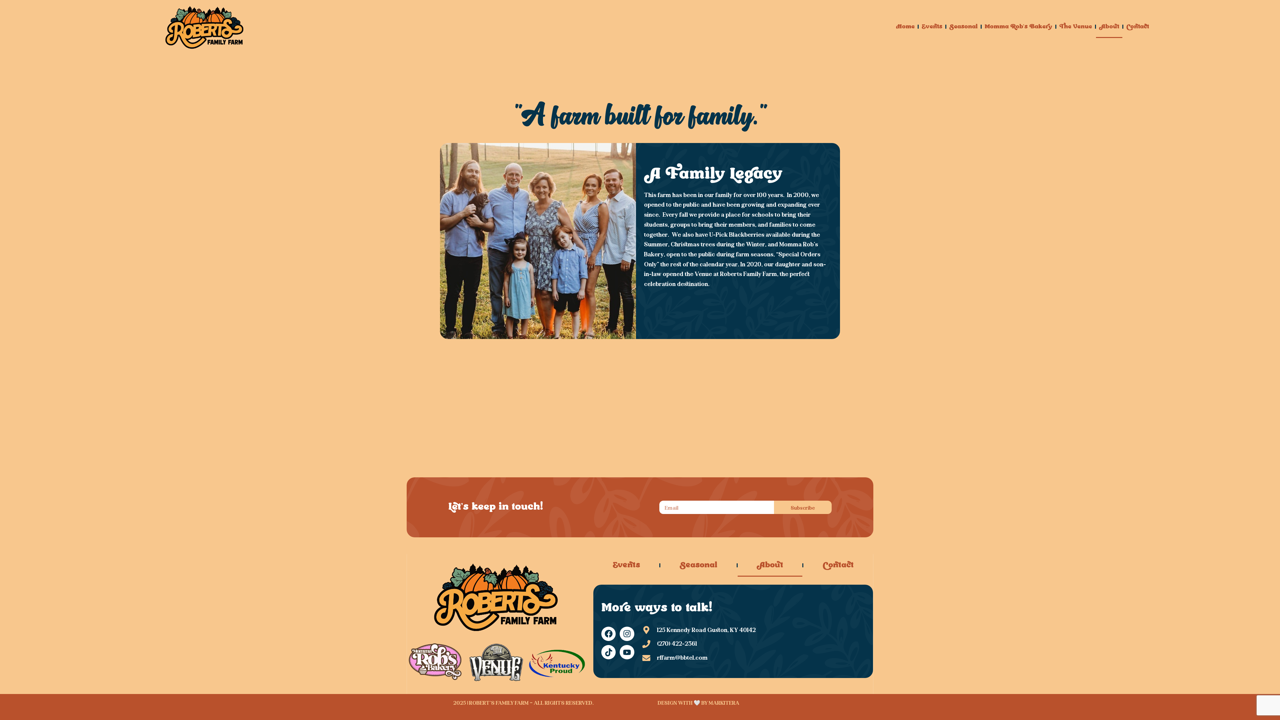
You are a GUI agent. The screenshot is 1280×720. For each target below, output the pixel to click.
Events (932, 26)
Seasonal (963, 26)
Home (905, 26)
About (1109, 26)
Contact (1137, 26)
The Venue (1075, 26)
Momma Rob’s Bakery (1018, 26)
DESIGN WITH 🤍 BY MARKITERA (698, 702)
